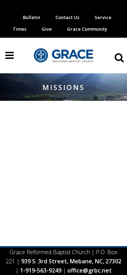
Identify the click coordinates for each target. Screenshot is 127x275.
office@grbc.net (89, 270)
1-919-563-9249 (40, 270)
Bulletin (31, 17)
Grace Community (87, 29)
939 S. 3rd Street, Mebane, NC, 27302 (71, 261)
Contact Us (67, 17)
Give (47, 29)
